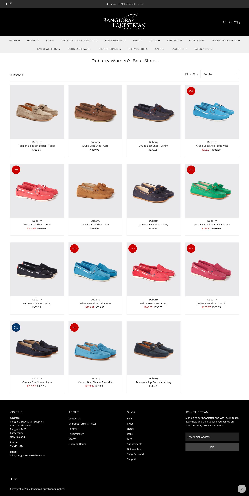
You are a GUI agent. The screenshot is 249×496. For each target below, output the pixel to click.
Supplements (134, 444)
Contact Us (75, 418)
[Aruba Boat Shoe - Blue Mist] (212, 112)
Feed (129, 438)
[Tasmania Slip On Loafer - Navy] (153, 348)
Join (212, 446)
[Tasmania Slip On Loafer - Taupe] (37, 112)
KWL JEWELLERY (47, 49)
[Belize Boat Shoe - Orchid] (212, 269)
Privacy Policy (76, 433)
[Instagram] (11, 4)
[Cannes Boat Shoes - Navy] (37, 348)
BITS (49, 40)
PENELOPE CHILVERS (224, 40)
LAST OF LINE (179, 49)
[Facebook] (6, 4)
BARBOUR (195, 40)
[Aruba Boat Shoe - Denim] (153, 112)
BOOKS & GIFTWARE (79, 49)
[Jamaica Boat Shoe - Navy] (153, 191)
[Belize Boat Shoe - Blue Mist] (95, 269)
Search (72, 438)
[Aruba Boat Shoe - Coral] (37, 191)
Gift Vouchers (134, 449)
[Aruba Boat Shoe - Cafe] (95, 112)
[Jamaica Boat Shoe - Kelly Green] (212, 191)
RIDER (13, 40)
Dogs (130, 433)
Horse (130, 428)
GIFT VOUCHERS (138, 49)
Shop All (131, 459)
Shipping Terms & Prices (82, 423)
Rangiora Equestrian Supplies (47, 489)
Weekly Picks (203, 49)
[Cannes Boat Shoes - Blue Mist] (95, 348)
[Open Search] (224, 22)
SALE (158, 49)
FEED (136, 40)
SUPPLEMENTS (114, 40)
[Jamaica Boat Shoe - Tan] (95, 191)
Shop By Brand (135, 454)
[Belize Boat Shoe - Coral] (153, 269)
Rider (130, 423)
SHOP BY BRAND (109, 49)
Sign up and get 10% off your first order (124, 4)
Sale (129, 418)
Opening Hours (77, 444)
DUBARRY (173, 40)
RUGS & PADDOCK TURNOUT (78, 40)
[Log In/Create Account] (230, 22)
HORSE (31, 40)
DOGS (153, 40)
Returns (73, 428)
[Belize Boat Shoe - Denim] (37, 269)
